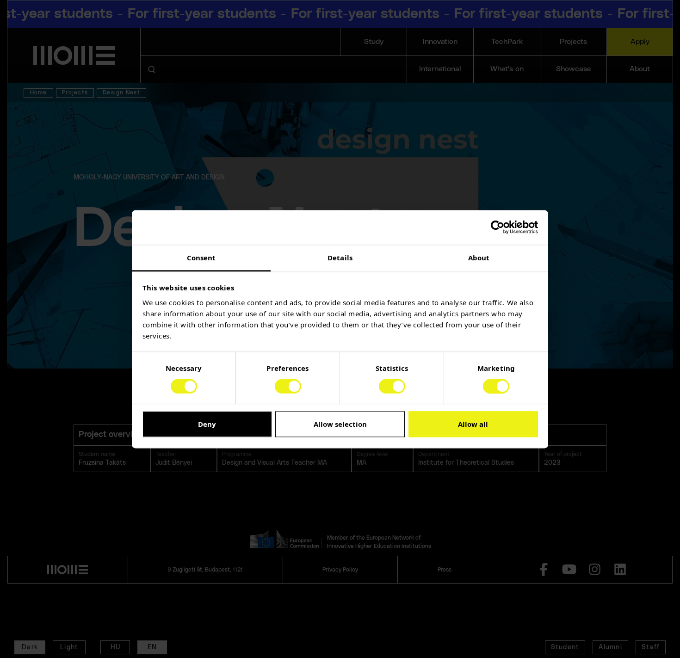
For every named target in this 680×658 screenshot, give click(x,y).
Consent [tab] (201, 257)
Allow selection (340, 424)
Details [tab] (340, 257)
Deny (207, 424)
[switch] (288, 386)
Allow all (473, 424)
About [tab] (479, 257)
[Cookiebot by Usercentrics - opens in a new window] (497, 227)
